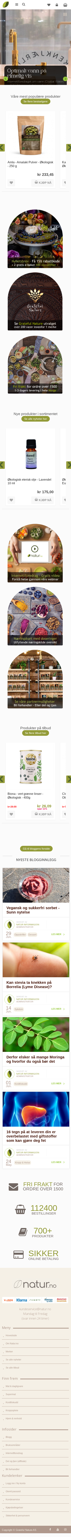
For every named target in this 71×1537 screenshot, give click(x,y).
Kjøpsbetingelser (14, 1507)
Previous (5, 78)
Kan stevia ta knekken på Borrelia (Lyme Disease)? (29, 984)
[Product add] (65, 4)
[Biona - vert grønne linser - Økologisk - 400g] (31, 767)
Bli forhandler (13, 1469)
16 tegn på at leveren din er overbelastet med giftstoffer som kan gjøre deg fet (31, 1136)
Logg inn (57, 4)
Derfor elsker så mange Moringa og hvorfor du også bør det (35, 1059)
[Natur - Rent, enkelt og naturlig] (5, 2)
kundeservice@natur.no (35, 1309)
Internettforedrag (14, 1453)
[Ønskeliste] (49, 4)
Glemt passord (13, 1491)
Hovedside (11, 1335)
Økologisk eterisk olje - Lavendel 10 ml (29, 481)
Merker (9, 1351)
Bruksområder (13, 1445)
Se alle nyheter (13, 1359)
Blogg (9, 1437)
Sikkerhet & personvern (18, 1515)
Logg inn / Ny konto (16, 1483)
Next (65, 78)
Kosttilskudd (12, 1402)
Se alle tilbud (12, 1367)
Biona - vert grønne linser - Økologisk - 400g (25, 795)
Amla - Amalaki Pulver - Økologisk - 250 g (30, 163)
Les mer (56, 934)
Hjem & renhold (14, 1418)
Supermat (11, 1394)
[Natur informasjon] (9, 921)
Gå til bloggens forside (36, 848)
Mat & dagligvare (14, 1386)
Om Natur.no (12, 1343)
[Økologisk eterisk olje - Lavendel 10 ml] (31, 453)
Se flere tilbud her (35, 732)
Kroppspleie (12, 1410)
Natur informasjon (27, 924)
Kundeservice (13, 1499)
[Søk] (23, 4)
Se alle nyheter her (35, 418)
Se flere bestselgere (35, 101)
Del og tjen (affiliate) (16, 1461)
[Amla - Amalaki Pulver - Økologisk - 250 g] (31, 135)
